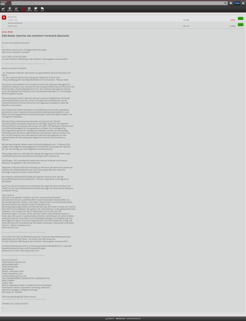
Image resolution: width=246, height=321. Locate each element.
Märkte (9, 11)
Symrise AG (12, 17)
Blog (36, 11)
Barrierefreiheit (134, 319)
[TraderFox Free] (5, 2)
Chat (42, 11)
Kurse (16, 11)
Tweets (29, 11)
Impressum (120, 319)
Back (3, 11)
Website (111, 319)
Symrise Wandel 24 (15, 23)
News (23, 11)
